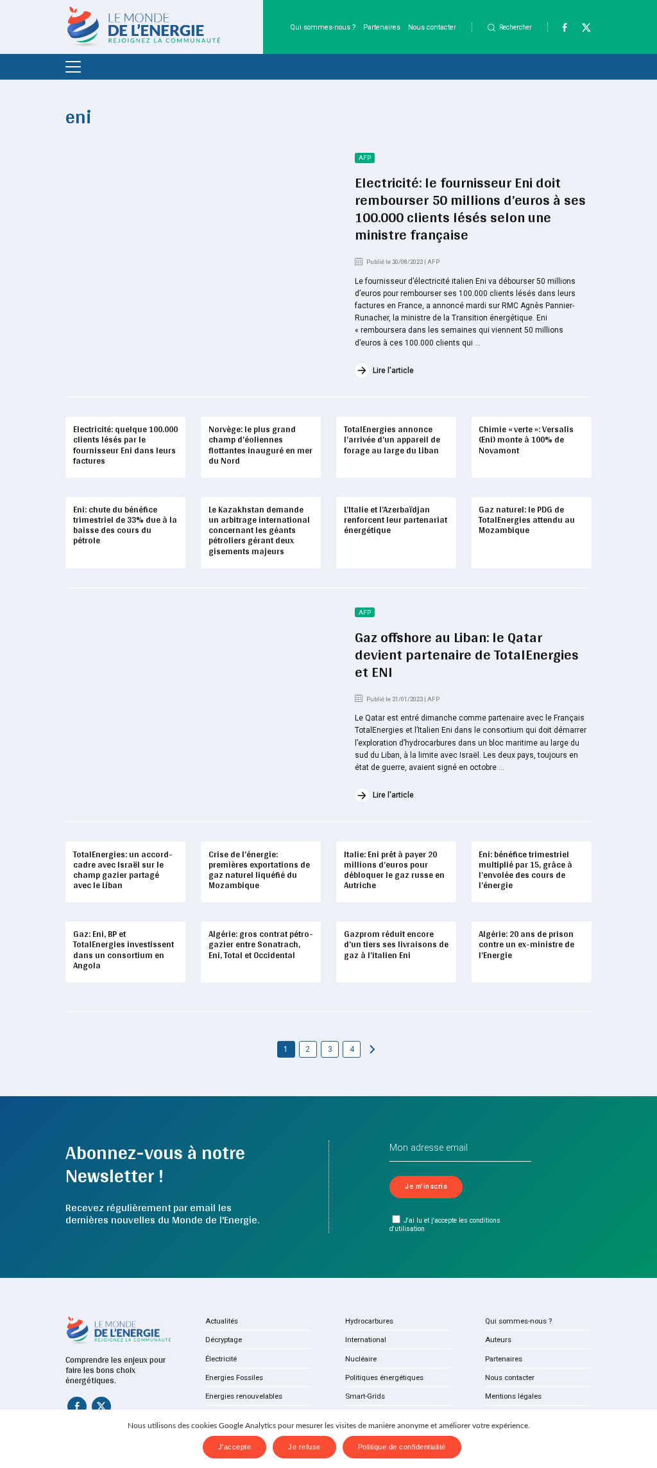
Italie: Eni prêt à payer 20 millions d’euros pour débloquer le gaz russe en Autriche (394, 869)
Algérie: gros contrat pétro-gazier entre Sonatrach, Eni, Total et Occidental (261, 944)
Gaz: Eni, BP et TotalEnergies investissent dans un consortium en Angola (123, 949)
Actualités (221, 1320)
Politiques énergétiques (384, 1377)
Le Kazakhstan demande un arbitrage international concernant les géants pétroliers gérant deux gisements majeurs (259, 530)
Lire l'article (393, 370)
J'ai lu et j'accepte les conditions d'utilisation (444, 1224)
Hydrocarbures (369, 1320)
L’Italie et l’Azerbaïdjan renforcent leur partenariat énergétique (395, 519)
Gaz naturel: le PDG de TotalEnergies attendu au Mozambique (527, 519)
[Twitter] (581, 30)
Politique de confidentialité (402, 1447)
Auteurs (498, 1339)
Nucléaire (361, 1358)
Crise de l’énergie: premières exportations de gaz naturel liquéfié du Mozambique (259, 869)
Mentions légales (513, 1396)
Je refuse (304, 1447)
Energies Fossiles (234, 1377)
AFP (365, 157)
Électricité (221, 1358)
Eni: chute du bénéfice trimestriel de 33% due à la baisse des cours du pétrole (125, 525)
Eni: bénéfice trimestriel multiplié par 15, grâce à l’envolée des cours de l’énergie (525, 869)
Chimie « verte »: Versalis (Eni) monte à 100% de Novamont (526, 439)
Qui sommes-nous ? (322, 27)
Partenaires (381, 27)
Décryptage (223, 1339)
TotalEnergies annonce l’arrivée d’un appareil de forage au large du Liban (392, 439)
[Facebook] (559, 30)
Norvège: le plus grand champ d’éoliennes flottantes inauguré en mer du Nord (260, 444)
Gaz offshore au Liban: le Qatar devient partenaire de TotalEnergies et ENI (467, 654)
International (365, 1339)
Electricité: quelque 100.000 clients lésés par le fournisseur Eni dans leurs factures (125, 444)
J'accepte (235, 1447)
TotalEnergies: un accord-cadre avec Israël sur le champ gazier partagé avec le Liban (123, 869)
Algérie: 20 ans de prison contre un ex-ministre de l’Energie (526, 944)
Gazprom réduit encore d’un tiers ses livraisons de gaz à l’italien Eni (396, 944)
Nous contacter (432, 27)
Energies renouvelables (243, 1396)
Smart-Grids (365, 1396)
